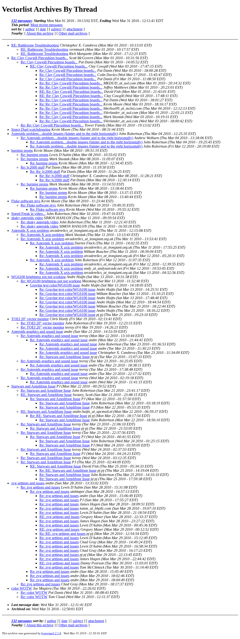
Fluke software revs (25, 201)
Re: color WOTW (34, 593)
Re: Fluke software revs (38, 205)
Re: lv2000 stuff (33, 167)
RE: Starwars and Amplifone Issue (46, 395)
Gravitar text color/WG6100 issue (55, 285)
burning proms (22, 150)
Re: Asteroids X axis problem (42, 235)
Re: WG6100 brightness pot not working (51, 281)
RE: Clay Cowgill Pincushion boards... (59, 66)
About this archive (39, 33)
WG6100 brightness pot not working (38, 277)
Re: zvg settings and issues (40, 487)
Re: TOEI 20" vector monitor (42, 323)
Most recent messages (46, 25)
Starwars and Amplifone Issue (33, 386)
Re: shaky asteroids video (39, 222)
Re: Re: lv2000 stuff (45, 172)
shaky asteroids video (27, 218)
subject (56, 29)
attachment (74, 29)
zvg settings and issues (28, 483)
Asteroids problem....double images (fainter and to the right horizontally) (64, 134)
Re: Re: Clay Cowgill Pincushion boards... (70, 83)
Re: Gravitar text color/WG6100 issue (67, 289)
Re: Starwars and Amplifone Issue (64, 357)
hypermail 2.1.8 (51, 633)
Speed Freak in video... (28, 214)
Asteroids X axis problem (30, 230)
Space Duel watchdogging (30, 129)
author (30, 29)
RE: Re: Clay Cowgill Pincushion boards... (71, 92)
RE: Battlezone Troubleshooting (35, 45)
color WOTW (21, 588)
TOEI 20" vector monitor (30, 319)
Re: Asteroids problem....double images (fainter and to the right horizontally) (77, 138)
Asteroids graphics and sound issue (37, 332)
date (43, 29)
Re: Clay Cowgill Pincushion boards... (39, 58)
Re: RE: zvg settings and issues (62, 534)
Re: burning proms (34, 155)
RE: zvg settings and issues (59, 517)
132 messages (21, 21)
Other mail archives (73, 33)
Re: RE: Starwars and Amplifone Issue (58, 416)
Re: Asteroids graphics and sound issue (49, 336)
